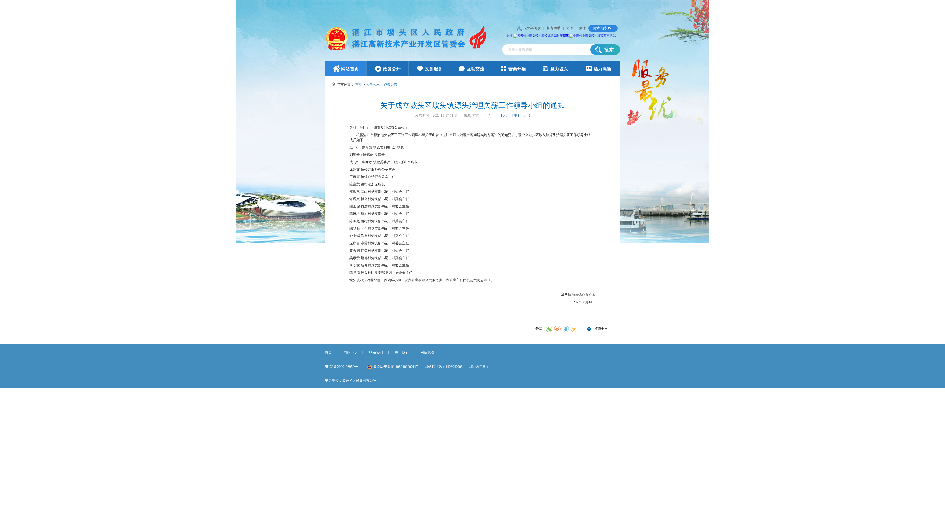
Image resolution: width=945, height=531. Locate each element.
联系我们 (376, 352)
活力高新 (602, 68)
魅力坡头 (559, 68)
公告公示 (373, 84)
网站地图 (427, 352)
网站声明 (350, 352)
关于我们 (402, 352)
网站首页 (350, 68)
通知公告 (390, 84)
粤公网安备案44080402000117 (395, 367)
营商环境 (517, 68)
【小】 (527, 115)
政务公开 (392, 68)
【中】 (515, 115)
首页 (358, 84)
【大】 (504, 115)
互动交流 (475, 68)
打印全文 (601, 327)
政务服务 (433, 68)
